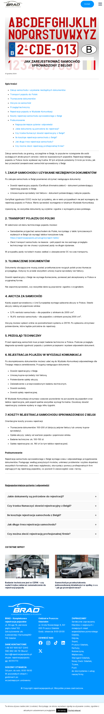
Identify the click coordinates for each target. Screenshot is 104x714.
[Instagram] (48, 643)
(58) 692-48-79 (12, 651)
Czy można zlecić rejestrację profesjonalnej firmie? (39, 146)
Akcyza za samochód (20, 103)
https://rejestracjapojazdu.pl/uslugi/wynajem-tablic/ (34, 238)
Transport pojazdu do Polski (23, 94)
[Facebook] (40, 643)
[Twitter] (40, 651)
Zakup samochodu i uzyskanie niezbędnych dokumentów (38, 90)
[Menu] (100, 4)
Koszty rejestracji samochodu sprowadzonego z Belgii (36, 116)
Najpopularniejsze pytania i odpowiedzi (34, 124)
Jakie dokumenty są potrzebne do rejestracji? (37, 129)
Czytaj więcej (74, 710)
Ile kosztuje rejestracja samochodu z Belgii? (36, 137)
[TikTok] (56, 643)
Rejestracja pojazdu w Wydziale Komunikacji (31, 111)
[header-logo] (13, 4)
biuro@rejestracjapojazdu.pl (18, 654)
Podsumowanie (17, 120)
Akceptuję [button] (62, 710)
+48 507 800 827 (13, 647)
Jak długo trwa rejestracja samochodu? (34, 141)
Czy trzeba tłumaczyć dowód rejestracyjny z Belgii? (40, 133)
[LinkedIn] (63, 643)
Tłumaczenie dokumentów (23, 98)
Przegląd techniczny (20, 107)
